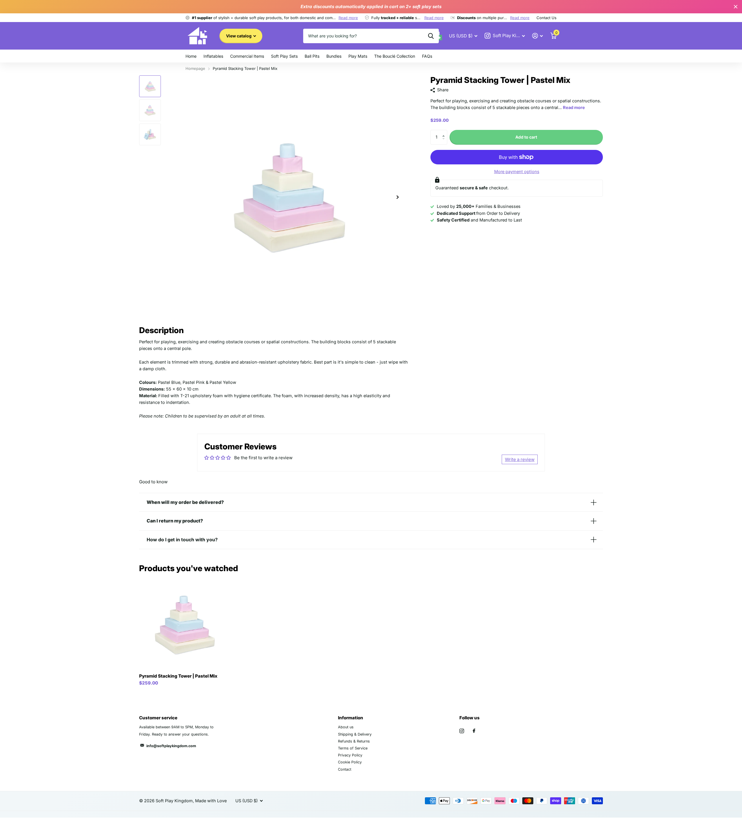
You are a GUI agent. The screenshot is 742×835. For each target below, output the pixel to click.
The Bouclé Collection (394, 56)
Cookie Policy (350, 762)
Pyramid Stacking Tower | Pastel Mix (178, 676)
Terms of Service (353, 748)
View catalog (239, 35)
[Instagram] (461, 731)
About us (346, 727)
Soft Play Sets (284, 56)
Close (735, 6)
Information (350, 717)
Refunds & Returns (354, 741)
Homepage (195, 68)
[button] (397, 197)
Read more (348, 17)
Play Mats (357, 56)
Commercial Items (247, 56)
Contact (344, 769)
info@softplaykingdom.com (171, 746)
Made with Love (211, 800)
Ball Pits (312, 56)
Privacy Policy (350, 755)
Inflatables (213, 56)
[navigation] (150, 86)
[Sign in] (537, 35)
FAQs (427, 56)
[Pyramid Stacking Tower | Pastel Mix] (183, 624)
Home (191, 56)
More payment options (516, 171)
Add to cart (526, 137)
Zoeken (431, 36)
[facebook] (474, 731)
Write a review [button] (519, 459)
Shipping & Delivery (355, 734)
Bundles (333, 56)
